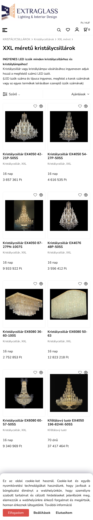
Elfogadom (16, 513)
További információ (58, 505)
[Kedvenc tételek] (68, 30)
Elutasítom (64, 513)
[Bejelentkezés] (76, 29)
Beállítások (42, 513)
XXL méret (64, 39)
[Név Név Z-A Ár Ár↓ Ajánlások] (79, 94)
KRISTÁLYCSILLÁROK (16, 39)
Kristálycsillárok (44, 39)
